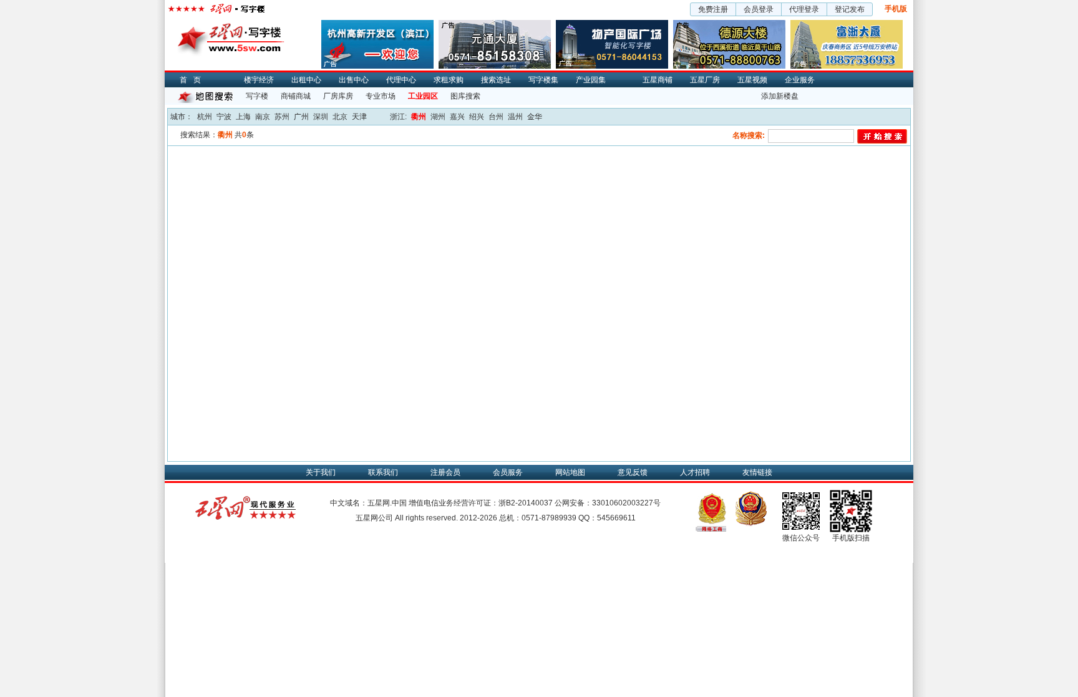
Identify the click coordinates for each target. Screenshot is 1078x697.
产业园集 (591, 80)
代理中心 (401, 80)
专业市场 (381, 96)
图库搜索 (465, 96)
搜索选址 (496, 80)
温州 (515, 116)
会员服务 (508, 472)
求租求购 (449, 80)
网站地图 (570, 472)
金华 (534, 116)
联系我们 (383, 472)
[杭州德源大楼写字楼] (729, 24)
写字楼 (257, 96)
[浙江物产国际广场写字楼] (612, 24)
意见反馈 (633, 472)
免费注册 (713, 9)
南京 (262, 116)
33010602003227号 (626, 503)
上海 (243, 116)
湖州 (437, 116)
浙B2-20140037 (525, 503)
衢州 (418, 116)
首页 (193, 80)
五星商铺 (658, 80)
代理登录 (804, 9)
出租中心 (306, 80)
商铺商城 (296, 96)
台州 (495, 116)
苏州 (281, 116)
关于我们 (321, 472)
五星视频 (752, 80)
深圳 (320, 116)
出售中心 (354, 80)
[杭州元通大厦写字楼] (495, 24)
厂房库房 (338, 96)
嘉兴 (457, 116)
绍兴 (476, 116)
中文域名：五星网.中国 (368, 503)
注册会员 (445, 472)
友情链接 (757, 472)
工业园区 (423, 96)
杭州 (204, 116)
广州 (301, 116)
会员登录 (759, 9)
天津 (359, 116)
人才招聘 (695, 472)
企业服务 (800, 80)
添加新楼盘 (780, 96)
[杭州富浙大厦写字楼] (846, 24)
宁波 (223, 116)
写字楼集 (543, 80)
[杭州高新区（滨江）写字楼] (377, 24)
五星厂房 (705, 80)
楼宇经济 (259, 80)
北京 (340, 116)
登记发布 (850, 9)
